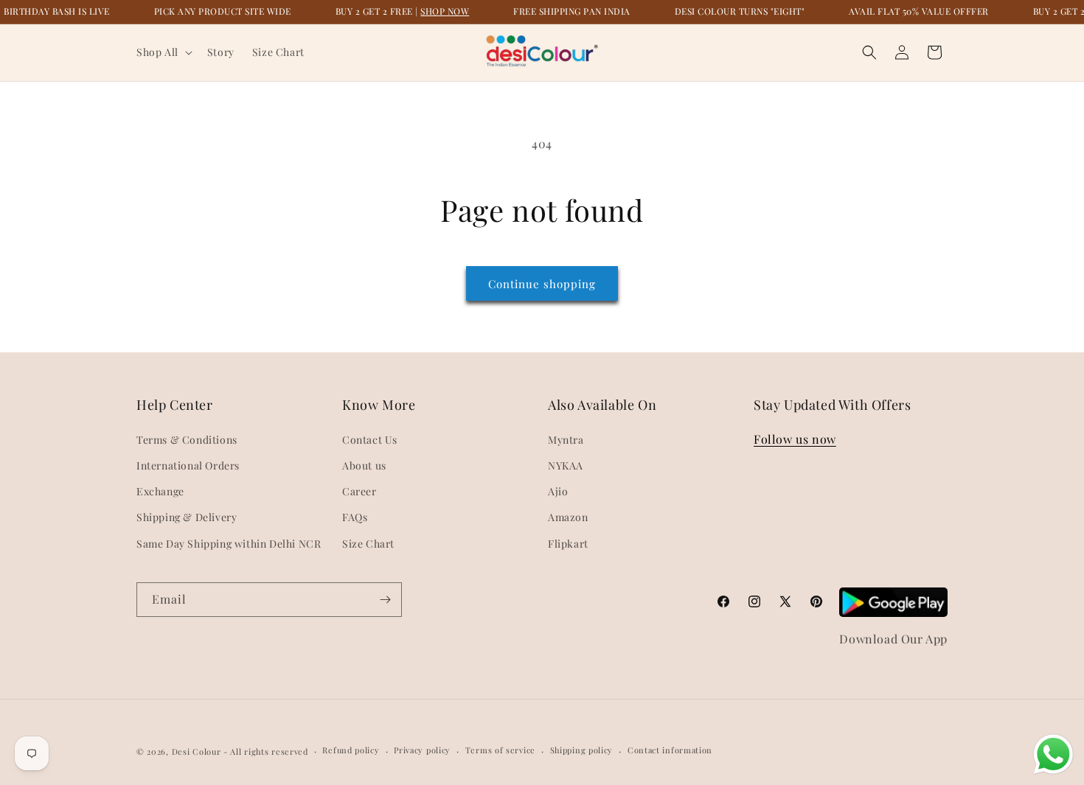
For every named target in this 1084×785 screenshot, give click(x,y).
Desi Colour (196, 751)
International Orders (188, 465)
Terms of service (500, 750)
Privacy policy (422, 750)
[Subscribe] (385, 599)
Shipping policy (582, 750)
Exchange (160, 491)
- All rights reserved (265, 751)
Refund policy (350, 750)
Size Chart (368, 544)
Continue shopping (542, 283)
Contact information (670, 750)
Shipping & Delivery (186, 517)
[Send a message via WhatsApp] (1053, 754)
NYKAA (565, 465)
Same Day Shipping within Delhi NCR (228, 544)
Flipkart (568, 544)
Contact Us (369, 440)
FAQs (354, 517)
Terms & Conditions (186, 440)
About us (364, 465)
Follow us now (795, 439)
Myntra (566, 440)
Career (359, 491)
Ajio (558, 491)
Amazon (568, 517)
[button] (163, 52)
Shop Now (444, 11)
